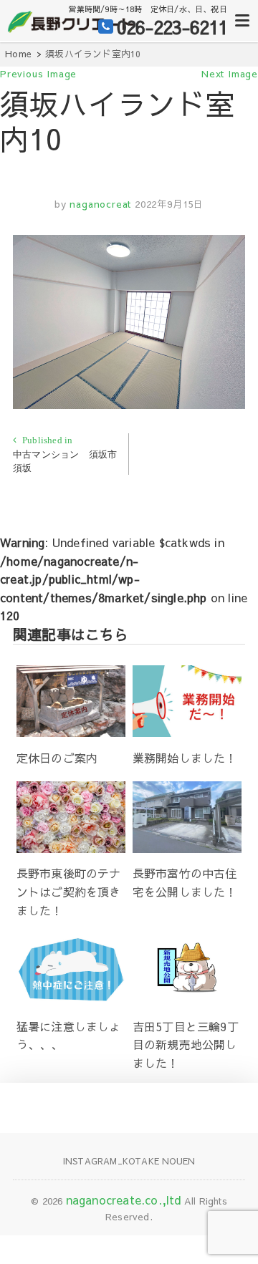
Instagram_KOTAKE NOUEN (129, 1161)
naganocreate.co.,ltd (123, 1199)
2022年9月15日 (169, 204)
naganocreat (99, 204)
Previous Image (38, 73)
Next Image (229, 73)
